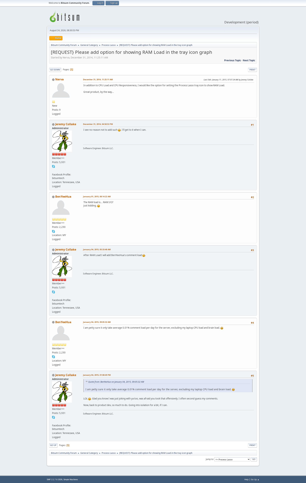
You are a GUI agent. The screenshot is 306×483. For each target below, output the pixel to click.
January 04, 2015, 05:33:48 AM (97, 249)
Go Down (55, 69)
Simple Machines (70, 479)
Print (252, 69)
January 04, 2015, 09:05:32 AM (97, 322)
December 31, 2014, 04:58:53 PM (98, 124)
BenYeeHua (63, 196)
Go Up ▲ (255, 479)
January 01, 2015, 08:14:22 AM (97, 196)
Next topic (249, 60)
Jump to (209, 459)
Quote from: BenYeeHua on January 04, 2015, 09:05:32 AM (116, 381)
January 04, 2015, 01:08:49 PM (97, 375)
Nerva (59, 79)
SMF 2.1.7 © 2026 (54, 479)
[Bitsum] (53, 170)
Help (246, 479)
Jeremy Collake (65, 124)
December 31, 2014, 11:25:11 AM (98, 79)
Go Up (53, 445)
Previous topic (232, 60)
